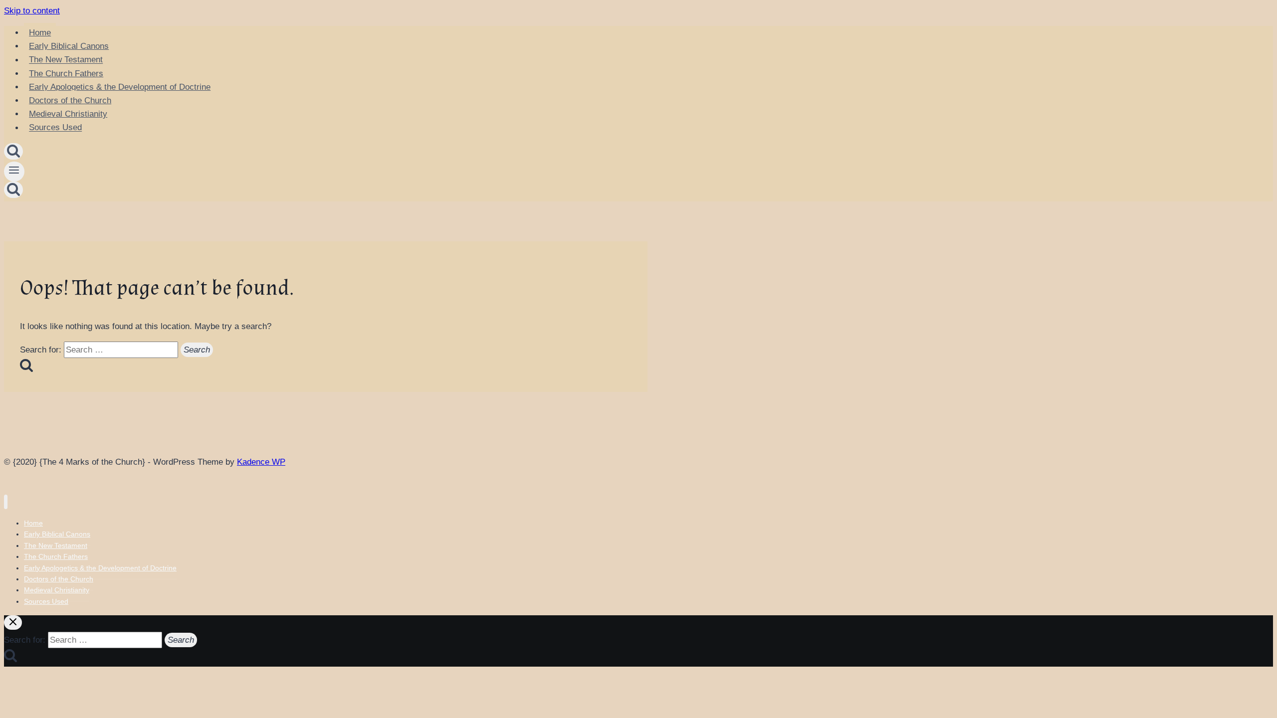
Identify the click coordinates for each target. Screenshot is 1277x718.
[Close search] (13, 622)
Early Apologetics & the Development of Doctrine (120, 87)
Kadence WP (261, 462)
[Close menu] (5, 502)
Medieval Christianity (68, 114)
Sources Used (55, 128)
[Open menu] (14, 171)
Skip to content (32, 10)
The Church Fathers (66, 73)
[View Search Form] (13, 151)
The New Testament (66, 60)
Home (40, 32)
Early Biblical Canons (69, 46)
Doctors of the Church (70, 100)
